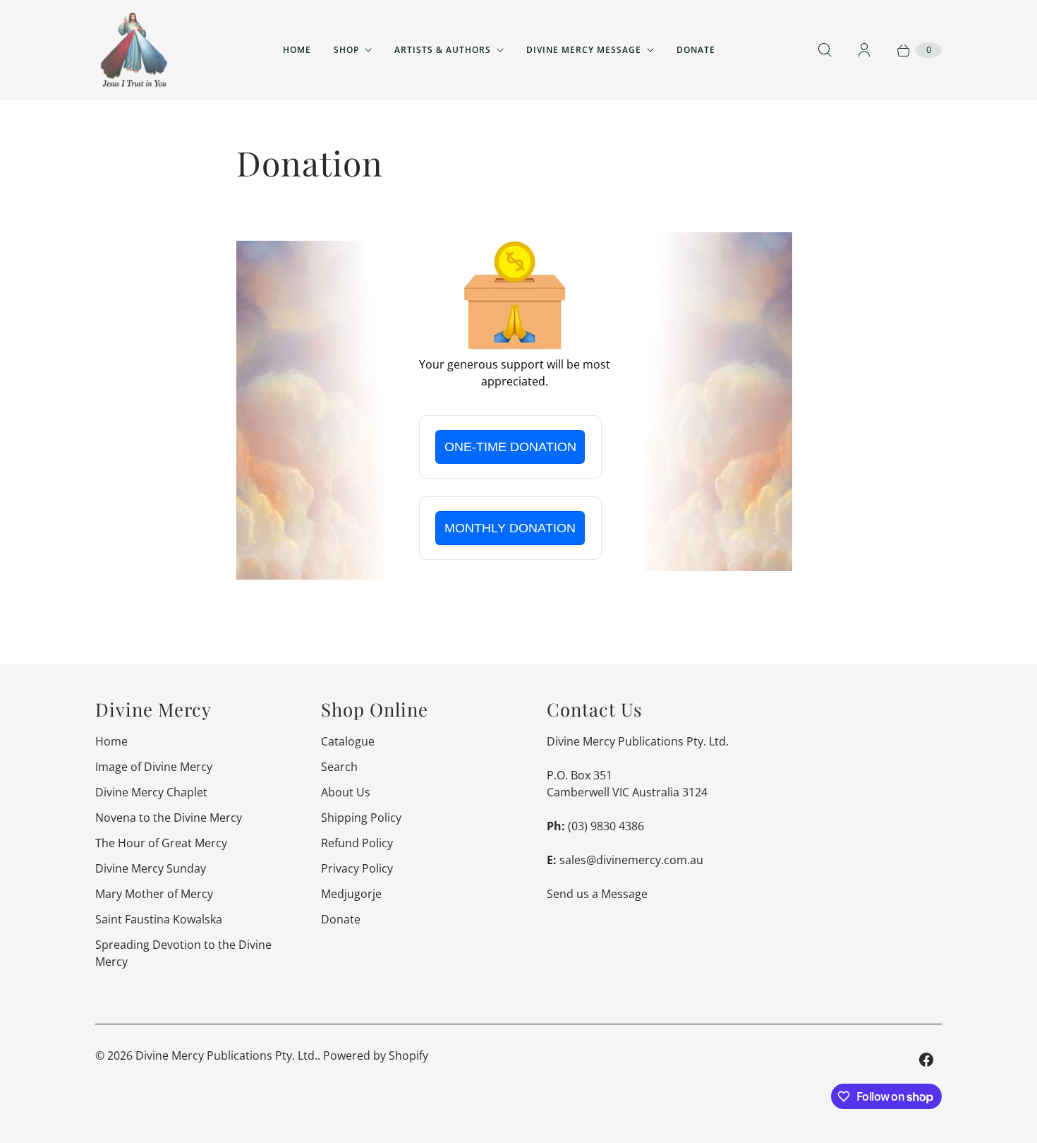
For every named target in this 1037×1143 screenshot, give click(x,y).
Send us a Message (597, 894)
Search (339, 766)
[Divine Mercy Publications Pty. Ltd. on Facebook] (926, 1059)
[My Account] (864, 50)
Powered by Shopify (375, 1055)
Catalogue (348, 741)
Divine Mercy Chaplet (151, 792)
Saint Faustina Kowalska (158, 919)
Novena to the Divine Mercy (168, 817)
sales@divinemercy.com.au (631, 860)
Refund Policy (357, 843)
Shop (346, 50)
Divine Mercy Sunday (150, 868)
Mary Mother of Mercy (154, 894)
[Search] (824, 50)
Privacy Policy (357, 868)
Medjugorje (351, 894)
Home (297, 50)
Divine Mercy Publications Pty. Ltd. (226, 1055)
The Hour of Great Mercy (161, 843)
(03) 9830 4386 (606, 826)
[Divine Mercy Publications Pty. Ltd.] (134, 50)
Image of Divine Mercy (153, 766)
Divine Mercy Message (583, 50)
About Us (345, 792)
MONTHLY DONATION (510, 528)
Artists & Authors (442, 50)
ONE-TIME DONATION (510, 447)
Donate (696, 50)
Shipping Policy (361, 817)
